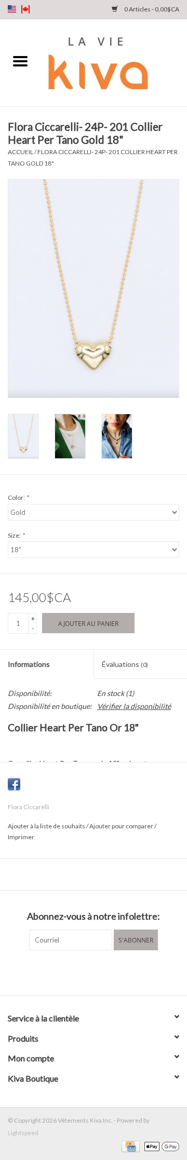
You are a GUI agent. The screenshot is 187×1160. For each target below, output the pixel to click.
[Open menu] (20, 60)
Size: (16, 535)
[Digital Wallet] (160, 1146)
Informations (29, 664)
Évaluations (125, 664)
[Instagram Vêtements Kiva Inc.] (103, 971)
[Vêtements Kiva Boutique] (113, 62)
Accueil (20, 152)
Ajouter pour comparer (121, 826)
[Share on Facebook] (14, 784)
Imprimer (21, 837)
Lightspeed (23, 1133)
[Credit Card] (129, 1146)
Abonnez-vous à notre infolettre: (93, 916)
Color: (18, 497)
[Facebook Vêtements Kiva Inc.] (84, 971)
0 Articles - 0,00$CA (151, 9)
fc (25, 9)
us (12, 9)
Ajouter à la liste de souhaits (47, 826)
